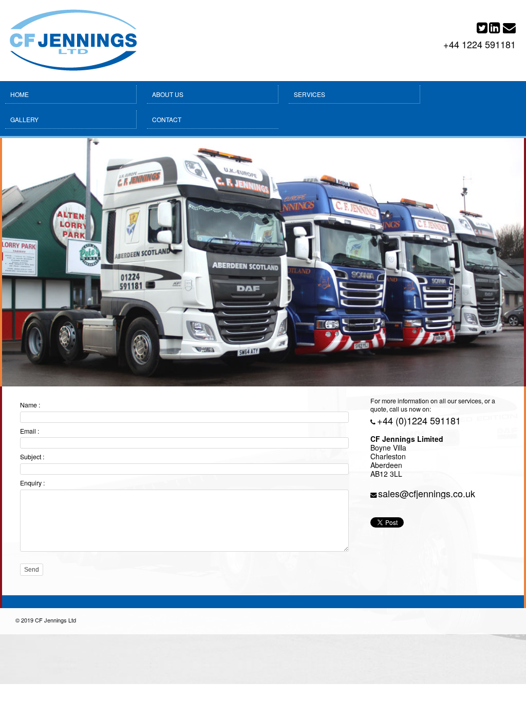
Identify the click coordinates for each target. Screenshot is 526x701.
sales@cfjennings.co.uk (426, 493)
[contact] (509, 29)
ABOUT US (167, 94)
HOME (19, 94)
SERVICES (309, 94)
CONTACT (166, 119)
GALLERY (24, 119)
